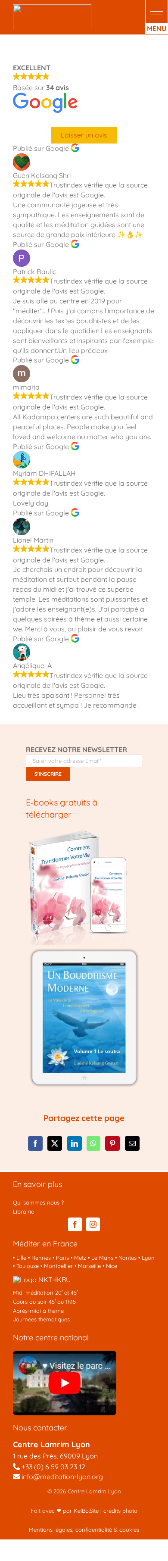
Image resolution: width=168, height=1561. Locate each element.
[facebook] (75, 1224)
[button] (156, 11)
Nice (111, 1265)
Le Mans (102, 1257)
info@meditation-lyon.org (61, 1476)
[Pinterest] (112, 1143)
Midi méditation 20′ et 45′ (45, 1292)
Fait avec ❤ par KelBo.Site (65, 1510)
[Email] (132, 1143)
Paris (62, 1257)
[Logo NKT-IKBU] (42, 1279)
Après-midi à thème (38, 1310)
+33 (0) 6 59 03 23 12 (53, 1466)
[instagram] (93, 1224)
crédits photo (120, 1510)
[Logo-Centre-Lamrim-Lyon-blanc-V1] (52, 7)
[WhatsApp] (93, 1143)
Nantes (127, 1257)
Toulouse (27, 1265)
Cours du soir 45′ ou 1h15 (44, 1301)
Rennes (41, 1257)
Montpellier (58, 1265)
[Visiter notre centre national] (64, 1354)
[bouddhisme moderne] (84, 948)
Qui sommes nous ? (38, 1202)
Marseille (89, 1265)
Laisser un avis (84, 135)
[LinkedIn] (74, 1143)
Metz (80, 1257)
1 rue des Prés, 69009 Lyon (55, 1456)
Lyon (148, 1257)
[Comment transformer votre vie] (80, 833)
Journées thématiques (41, 1319)
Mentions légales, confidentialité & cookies (84, 1529)
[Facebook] (35, 1143)
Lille (21, 1257)
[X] (54, 1143)
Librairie (23, 1211)
